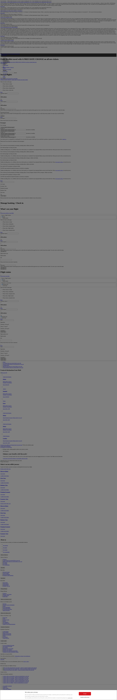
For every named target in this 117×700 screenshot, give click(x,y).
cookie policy (70, 697)
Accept (84, 693)
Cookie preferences (84, 697)
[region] (58, 695)
